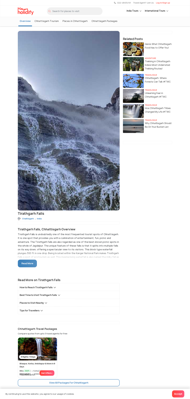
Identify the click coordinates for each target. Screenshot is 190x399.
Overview (25, 21)
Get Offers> (47, 373)
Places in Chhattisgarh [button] (75, 21)
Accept (178, 393)
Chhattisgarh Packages (104, 21)
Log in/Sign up (163, 2)
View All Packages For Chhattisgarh (68, 382)
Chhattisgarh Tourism (46, 21)
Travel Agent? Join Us (143, 2)
